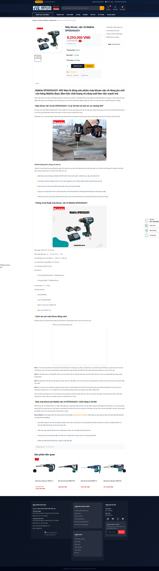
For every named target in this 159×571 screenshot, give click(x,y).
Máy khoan (46, 20)
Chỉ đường (153, 235)
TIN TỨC (92, 14)
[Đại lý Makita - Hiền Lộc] (42, 8)
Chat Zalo (153, 225)
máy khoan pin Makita (80, 415)
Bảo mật (77, 544)
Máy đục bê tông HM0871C (89, 481)
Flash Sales (111, 14)
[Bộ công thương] (51, 533)
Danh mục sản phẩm (42, 14)
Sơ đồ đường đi (79, 519)
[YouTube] (113, 519)
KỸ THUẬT (101, 14)
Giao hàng (78, 550)
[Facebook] (108, 519)
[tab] (37, 83)
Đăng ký (121, 532)
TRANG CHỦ (60, 14)
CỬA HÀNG (70, 14)
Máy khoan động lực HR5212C (112, 481)
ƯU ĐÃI (78, 14)
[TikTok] (118, 519)
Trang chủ (34, 20)
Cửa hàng (40, 20)
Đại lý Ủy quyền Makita (82, 522)
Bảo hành (77, 541)
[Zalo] (123, 519)
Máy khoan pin (53, 20)
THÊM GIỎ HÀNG (77, 66)
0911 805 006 (39, 1)
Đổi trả (77, 552)
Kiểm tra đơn (79, 516)
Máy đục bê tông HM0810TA (66, 481)
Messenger (153, 230)
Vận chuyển (78, 547)
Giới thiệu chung (80, 539)
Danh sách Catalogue (81, 524)
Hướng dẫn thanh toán (82, 510)
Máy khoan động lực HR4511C (44, 481)
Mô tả (37, 83)
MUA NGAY (89, 66)
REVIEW (85, 14)
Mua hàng (78, 513)
